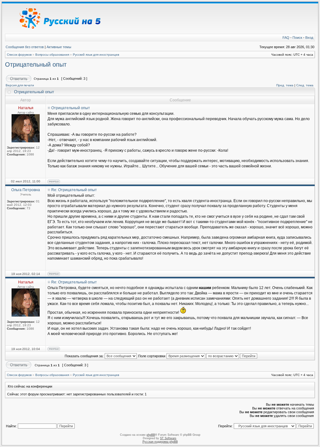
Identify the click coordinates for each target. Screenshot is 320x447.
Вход (309, 37)
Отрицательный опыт (36, 64)
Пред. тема (284, 85)
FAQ (285, 37)
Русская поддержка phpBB (160, 441)
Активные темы (59, 47)
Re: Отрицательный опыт (74, 190)
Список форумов (19, 54)
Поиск (297, 37)
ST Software (168, 438)
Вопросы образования (52, 54)
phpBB (151, 434)
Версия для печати (20, 85)
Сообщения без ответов (25, 47)
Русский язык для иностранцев (96, 54)
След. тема (304, 85)
